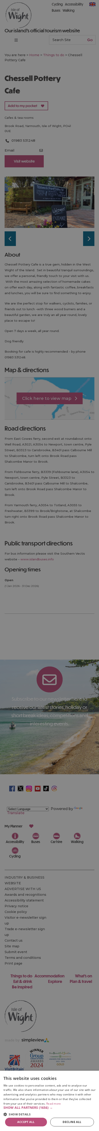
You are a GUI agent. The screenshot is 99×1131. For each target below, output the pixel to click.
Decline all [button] (72, 1122)
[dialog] (49, 1101)
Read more (53, 1104)
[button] (49, 1107)
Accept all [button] (26, 1122)
